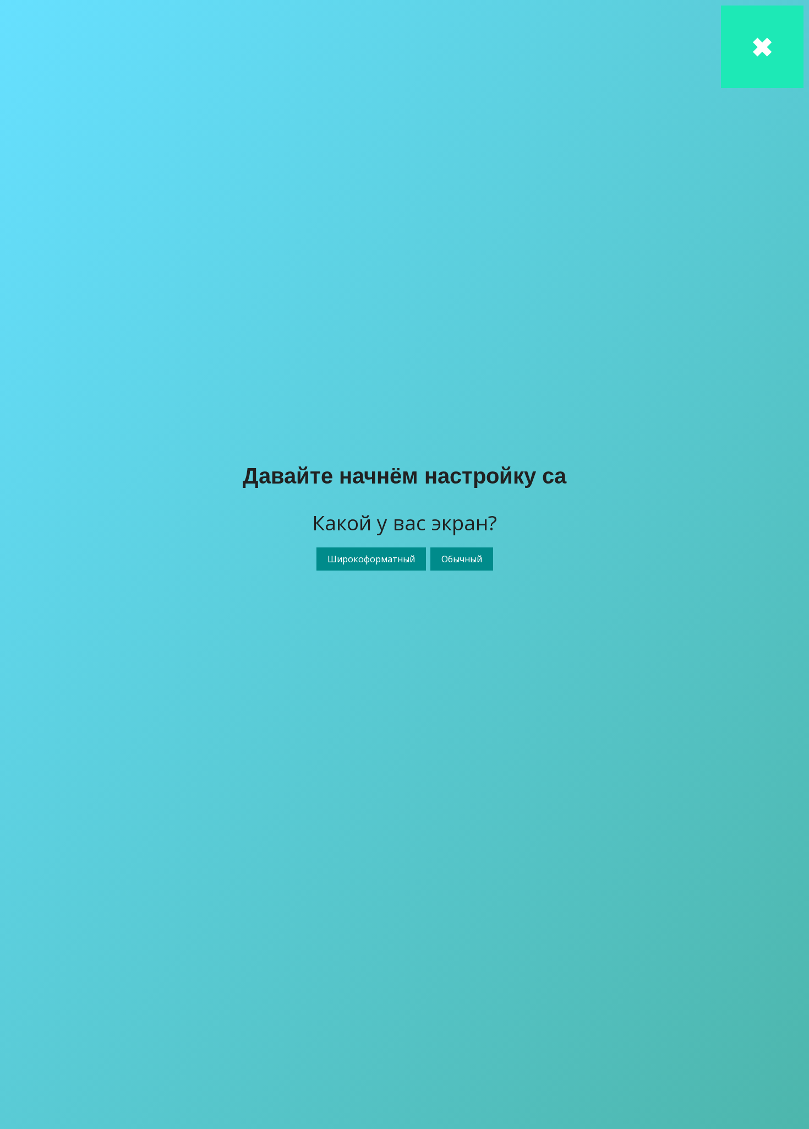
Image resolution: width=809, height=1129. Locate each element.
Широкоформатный (371, 559)
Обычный (461, 559)
